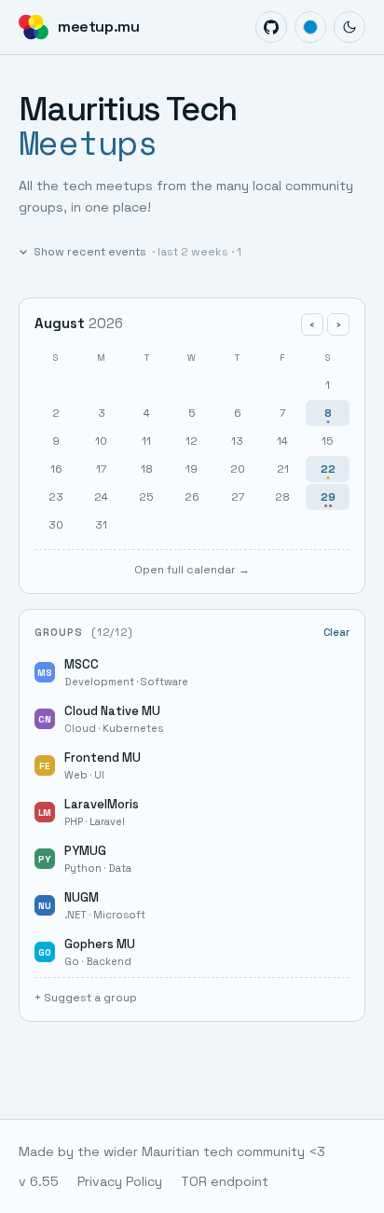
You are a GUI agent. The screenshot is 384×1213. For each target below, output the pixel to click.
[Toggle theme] (349, 27)
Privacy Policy (119, 1181)
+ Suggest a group (85, 997)
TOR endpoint (224, 1181)
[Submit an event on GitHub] (271, 27)
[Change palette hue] (310, 27)
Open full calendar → (192, 569)
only (332, 672)
